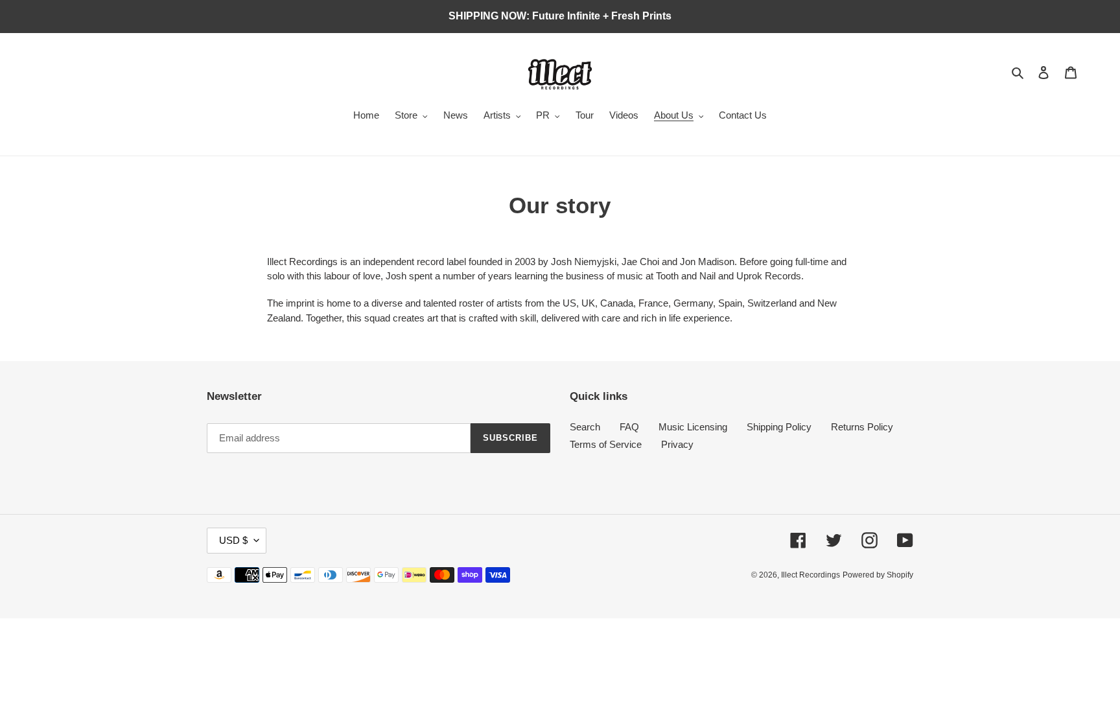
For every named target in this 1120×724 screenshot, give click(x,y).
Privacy (677, 444)
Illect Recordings (810, 574)
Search (585, 426)
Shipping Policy (779, 426)
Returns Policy (862, 426)
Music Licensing (693, 426)
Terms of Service (606, 444)
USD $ (233, 540)
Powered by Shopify (878, 574)
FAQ (629, 426)
